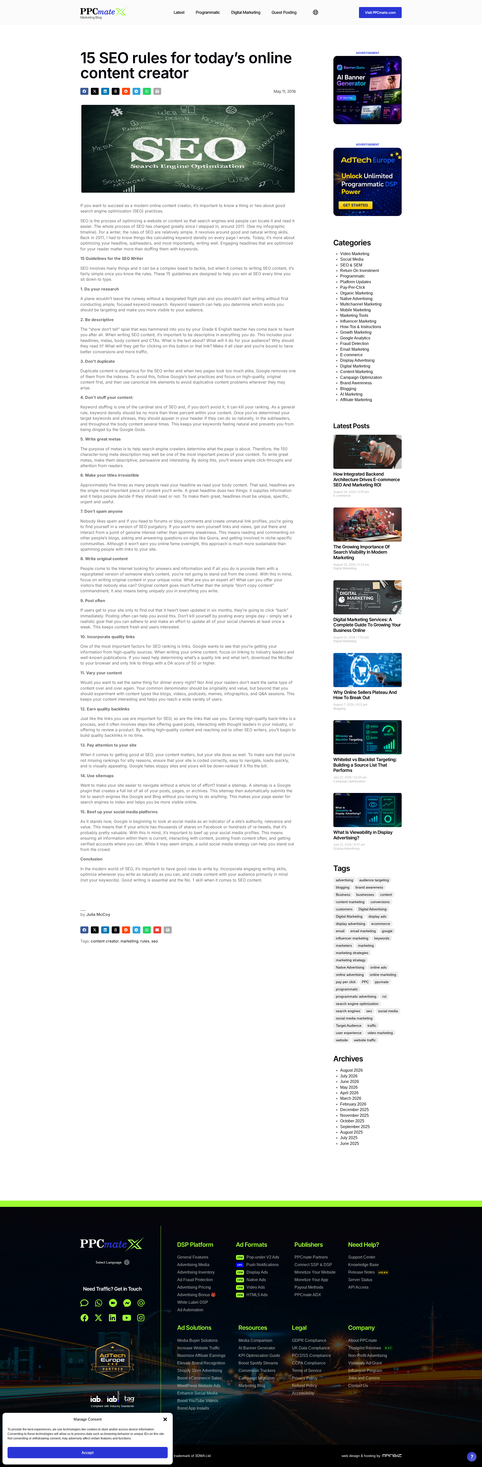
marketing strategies (352, 953)
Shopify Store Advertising (199, 1370)
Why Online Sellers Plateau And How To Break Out (365, 695)
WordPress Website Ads (198, 1385)
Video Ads (251, 1287)
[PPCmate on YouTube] (127, 1318)
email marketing (363, 931)
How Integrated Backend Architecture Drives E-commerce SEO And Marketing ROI (366, 479)
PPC (365, 982)
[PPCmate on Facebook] (84, 1318)
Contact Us (358, 1385)
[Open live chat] (84, 1303)
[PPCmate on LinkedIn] (112, 1318)
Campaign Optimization (361, 377)
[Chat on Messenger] (127, 1303)
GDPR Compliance (309, 1340)
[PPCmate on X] (98, 1318)
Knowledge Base (363, 1265)
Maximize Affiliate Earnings (201, 1355)
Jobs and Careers (364, 1378)
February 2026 (353, 1104)
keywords (381, 938)
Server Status (360, 1280)
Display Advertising (357, 360)
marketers (344, 945)
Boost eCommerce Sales (199, 1378)
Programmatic (208, 12)
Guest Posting (284, 12)
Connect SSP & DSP (313, 1265)
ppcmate (382, 982)
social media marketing (354, 1018)
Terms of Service (307, 1370)
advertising (344, 880)
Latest (179, 12)
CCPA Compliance (309, 1363)
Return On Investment (359, 270)
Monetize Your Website (315, 1272)
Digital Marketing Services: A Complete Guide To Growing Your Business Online (367, 625)
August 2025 (351, 1132)
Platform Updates (355, 282)
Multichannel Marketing (361, 304)
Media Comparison (255, 1340)
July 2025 (348, 1138)
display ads (377, 916)
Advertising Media (193, 1265)
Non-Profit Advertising (367, 1355)
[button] (165, 1419)
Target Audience (349, 1025)
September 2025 (355, 1127)
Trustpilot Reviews (370, 1348)
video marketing (380, 1033)
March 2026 (350, 1098)
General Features (192, 1257)
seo (154, 941)
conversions (380, 902)
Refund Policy (304, 1385)
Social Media (352, 259)
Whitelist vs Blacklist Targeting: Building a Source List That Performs (365, 765)
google (387, 931)
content (386, 895)
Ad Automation (190, 1310)
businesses (365, 895)
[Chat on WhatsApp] (99, 1303)
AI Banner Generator (256, 1348)
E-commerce (351, 355)
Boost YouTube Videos (197, 1401)
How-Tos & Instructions (360, 327)
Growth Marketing (356, 332)
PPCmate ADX (307, 1295)
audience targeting (374, 880)
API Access (358, 1287)
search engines (348, 1011)
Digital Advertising (372, 909)
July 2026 (348, 1076)
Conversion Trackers (256, 1370)
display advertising (350, 924)
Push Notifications (258, 1265)
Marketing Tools (354, 315)
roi (384, 996)
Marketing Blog (251, 1385)
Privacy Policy (304, 1378)
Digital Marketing (245, 12)
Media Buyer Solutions (197, 1340)
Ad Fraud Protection (195, 1280)
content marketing (350, 902)
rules (144, 941)
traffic (372, 1025)
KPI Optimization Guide (259, 1355)
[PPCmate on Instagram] (141, 1318)
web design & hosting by (361, 1456)
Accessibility (303, 1393)
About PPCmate (362, 1340)
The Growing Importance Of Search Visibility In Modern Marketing (361, 552)
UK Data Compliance (311, 1348)
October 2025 (352, 1121)
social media (388, 1011)
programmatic (347, 989)
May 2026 (349, 1087)
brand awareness (369, 887)
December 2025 (354, 1110)
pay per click (346, 982)
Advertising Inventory (196, 1272)
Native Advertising (356, 299)
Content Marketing (356, 372)
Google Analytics (355, 338)
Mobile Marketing (355, 310)
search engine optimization (357, 1004)
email (340, 931)
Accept (88, 1452)
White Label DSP (192, 1302)
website (342, 1040)
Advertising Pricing (194, 1287)
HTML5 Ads (252, 1295)
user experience (349, 1033)
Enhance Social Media (197, 1393)
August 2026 (351, 1070)
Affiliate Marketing (356, 400)
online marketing (383, 975)
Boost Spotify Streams (258, 1363)
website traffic (365, 1040)
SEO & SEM (351, 265)
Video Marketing (354, 254)
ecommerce (380, 924)
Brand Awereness (356, 383)
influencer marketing (352, 938)
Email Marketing (354, 349)
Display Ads (252, 1272)
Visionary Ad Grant (365, 1363)
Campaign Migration (256, 1378)
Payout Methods (308, 1287)
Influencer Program (365, 1370)
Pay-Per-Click (352, 287)
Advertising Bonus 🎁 (196, 1295)
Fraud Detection (354, 343)
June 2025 (349, 1143)
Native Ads (251, 1280)
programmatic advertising (356, 996)
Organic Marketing (356, 293)
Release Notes (368, 1272)
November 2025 (354, 1115)
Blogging (348, 389)
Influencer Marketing (358, 321)
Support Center (361, 1257)
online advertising (350, 975)
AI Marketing (351, 394)
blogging (342, 887)
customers (344, 909)
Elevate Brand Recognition (201, 1363)
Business (343, 895)
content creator (104, 941)
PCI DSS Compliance (311, 1355)
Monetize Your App (311, 1280)
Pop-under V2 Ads (258, 1257)
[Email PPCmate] (141, 1302)
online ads (378, 967)
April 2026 (349, 1093)
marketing (129, 941)
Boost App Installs (193, 1408)
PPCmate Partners (311, 1257)
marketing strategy (351, 960)
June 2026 (349, 1081)
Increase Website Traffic (198, 1348)
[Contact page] (113, 1303)
